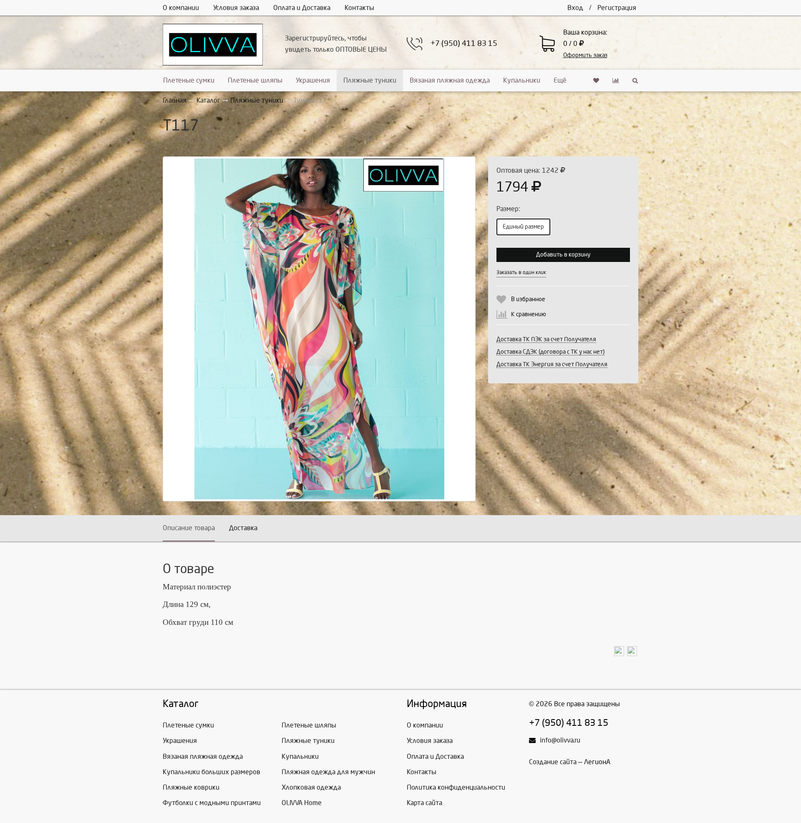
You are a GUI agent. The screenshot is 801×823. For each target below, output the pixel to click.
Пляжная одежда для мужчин (328, 771)
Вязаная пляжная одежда (450, 80)
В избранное (528, 299)
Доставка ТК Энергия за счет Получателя (551, 364)
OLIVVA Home (302, 802)
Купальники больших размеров (211, 771)
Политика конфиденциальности (456, 787)
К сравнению (528, 314)
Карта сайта (424, 802)
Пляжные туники (369, 80)
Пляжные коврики (191, 787)
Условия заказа (236, 7)
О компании (181, 7)
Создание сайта (553, 761)
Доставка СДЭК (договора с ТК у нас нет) (550, 352)
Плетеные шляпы (255, 80)
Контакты (359, 7)
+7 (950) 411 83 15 (464, 44)
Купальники (521, 80)
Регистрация (616, 7)
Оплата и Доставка (301, 7)
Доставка (243, 527)
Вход (575, 7)
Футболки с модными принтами (212, 802)
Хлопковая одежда (311, 787)
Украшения (313, 80)
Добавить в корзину (563, 255)
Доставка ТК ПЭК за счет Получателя (546, 339)
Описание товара (189, 527)
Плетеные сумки (188, 80)
